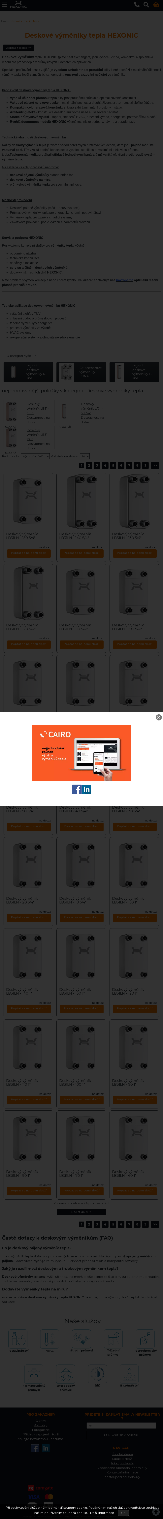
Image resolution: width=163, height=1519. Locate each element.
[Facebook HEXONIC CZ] (77, 793)
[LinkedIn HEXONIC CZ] (86, 793)
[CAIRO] (81, 779)
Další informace (102, 1513)
